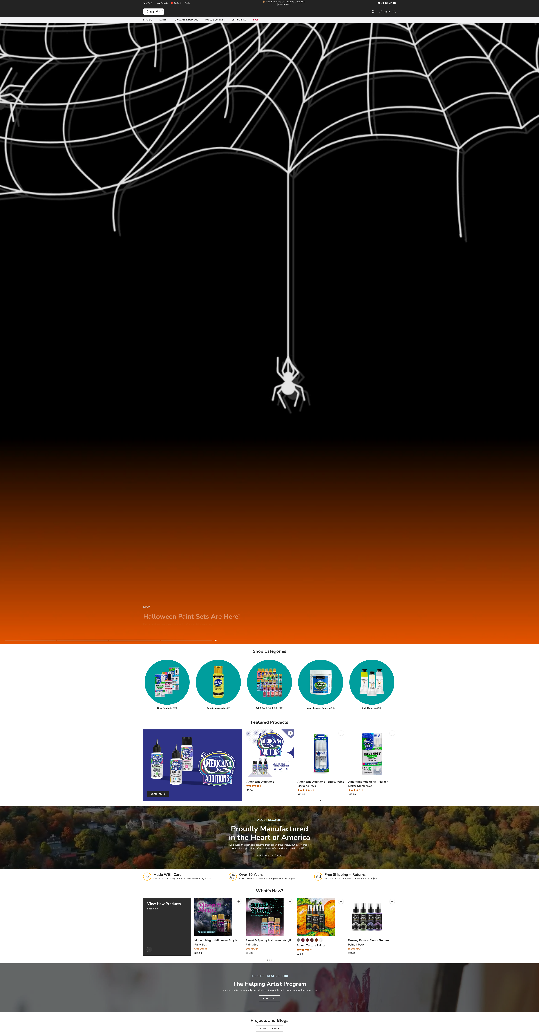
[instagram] (386, 3)
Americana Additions (260, 782)
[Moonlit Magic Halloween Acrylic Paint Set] (213, 917)
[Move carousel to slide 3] (134, 640)
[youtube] (394, 3)
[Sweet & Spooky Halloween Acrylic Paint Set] (265, 917)
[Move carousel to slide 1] (30, 640)
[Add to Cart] (290, 733)
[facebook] (378, 3)
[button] (384, 11)
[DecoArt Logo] (153, 11)
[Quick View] (290, 739)
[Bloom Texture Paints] (316, 917)
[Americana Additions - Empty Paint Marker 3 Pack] (321, 753)
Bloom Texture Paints (311, 945)
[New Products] (149, 949)
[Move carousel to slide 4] (186, 640)
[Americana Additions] (270, 753)
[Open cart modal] (394, 11)
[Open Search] (373, 11)
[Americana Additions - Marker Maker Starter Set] (372, 753)
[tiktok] (390, 3)
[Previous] (246, 763)
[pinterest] (382, 3)
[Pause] (216, 640)
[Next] (396, 763)
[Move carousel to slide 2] (82, 640)
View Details (283, 5)
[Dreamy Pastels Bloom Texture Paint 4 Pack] (367, 917)
